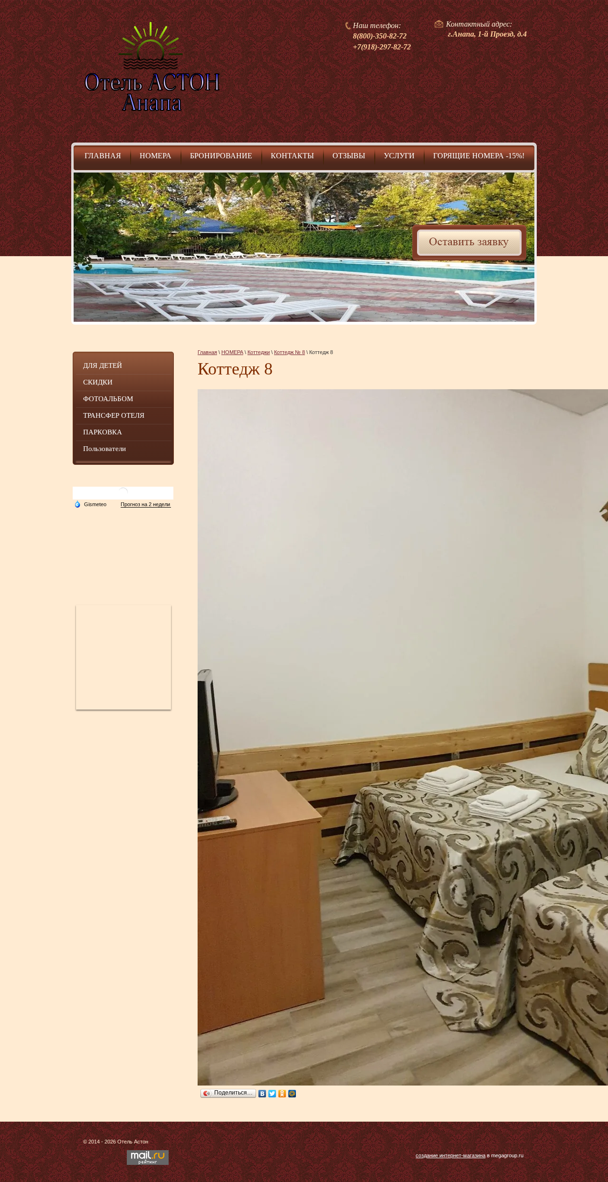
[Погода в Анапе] (123, 496)
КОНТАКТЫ (292, 156)
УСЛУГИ (399, 156)
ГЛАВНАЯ (103, 156)
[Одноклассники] (282, 1093)
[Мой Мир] (292, 1093)
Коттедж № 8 (289, 352)
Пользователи (104, 448)
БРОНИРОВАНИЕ (221, 156)
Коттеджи (258, 352)
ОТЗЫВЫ (348, 156)
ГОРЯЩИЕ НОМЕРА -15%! (478, 156)
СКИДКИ (98, 382)
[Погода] (90, 504)
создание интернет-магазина (450, 1155)
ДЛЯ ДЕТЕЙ (102, 365)
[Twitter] (272, 1093)
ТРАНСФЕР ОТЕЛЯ (113, 415)
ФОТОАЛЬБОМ (108, 399)
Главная (207, 352)
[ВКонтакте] (262, 1093)
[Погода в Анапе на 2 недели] (146, 504)
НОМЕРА (155, 156)
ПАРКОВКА (102, 432)
